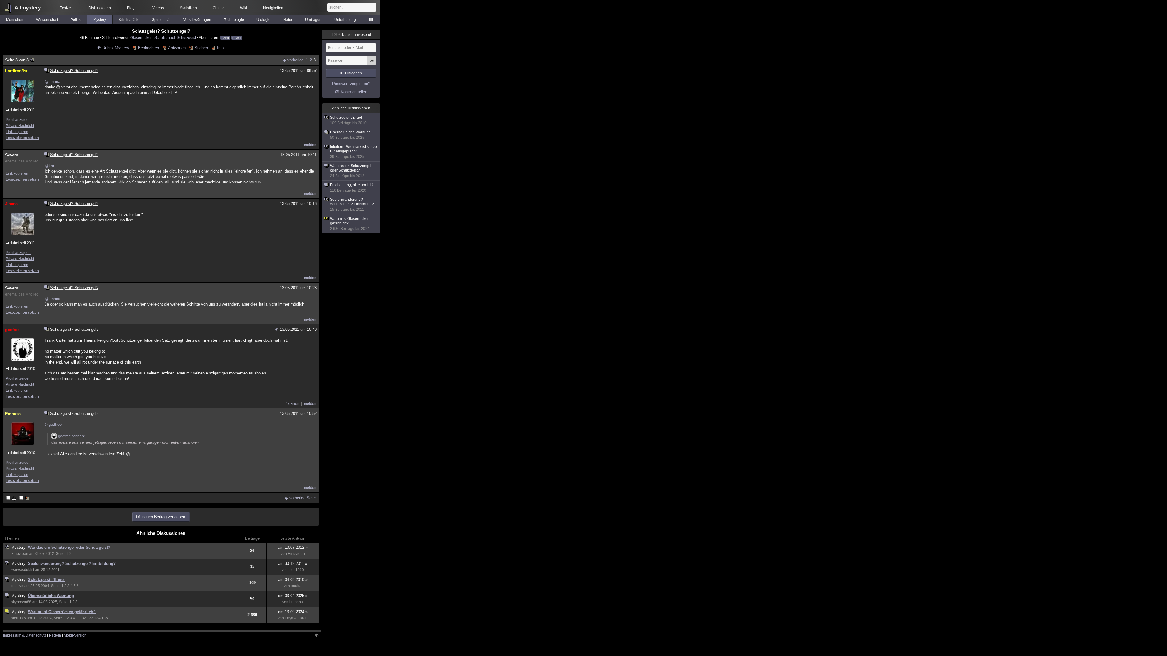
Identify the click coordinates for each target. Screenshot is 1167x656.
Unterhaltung (345, 20)
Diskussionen (99, 8)
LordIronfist (16, 71)
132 (83, 618)
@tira (49, 165)
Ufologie (263, 20)
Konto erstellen (354, 92)
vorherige (295, 60)
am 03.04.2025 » (293, 595)
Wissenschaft (47, 20)
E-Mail (236, 37)
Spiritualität (161, 20)
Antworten (176, 48)
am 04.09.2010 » (293, 579)
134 (97, 618)
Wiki (243, 8)
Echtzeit (66, 8)
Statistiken (188, 8)
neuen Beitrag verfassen (163, 516)
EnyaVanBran (296, 618)
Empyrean (19, 553)
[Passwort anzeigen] (371, 63)
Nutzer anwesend (351, 34)
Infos (221, 48)
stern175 (18, 618)
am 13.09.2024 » (293, 612)
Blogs (131, 8)
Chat (218, 8)
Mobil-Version (75, 635)
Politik (76, 20)
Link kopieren (17, 132)
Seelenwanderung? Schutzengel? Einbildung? (72, 563)
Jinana (11, 204)
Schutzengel (164, 37)
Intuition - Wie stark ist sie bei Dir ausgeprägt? (354, 152)
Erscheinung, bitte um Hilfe (352, 188)
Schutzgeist (186, 37)
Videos (158, 8)
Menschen (14, 20)
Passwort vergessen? (351, 83)
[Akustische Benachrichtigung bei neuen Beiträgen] (11, 498)
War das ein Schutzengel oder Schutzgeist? (69, 547)
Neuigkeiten (273, 8)
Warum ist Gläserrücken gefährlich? (62, 612)
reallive (17, 586)
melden (310, 145)
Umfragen (313, 20)
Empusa (13, 414)
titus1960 (296, 570)
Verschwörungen (197, 20)
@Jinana (52, 81)
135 (105, 618)
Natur (287, 20)
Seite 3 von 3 (17, 60)
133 (90, 618)
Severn (11, 155)
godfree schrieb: (71, 436)
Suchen (201, 48)
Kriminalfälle (129, 20)
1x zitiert (292, 403)
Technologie (234, 20)
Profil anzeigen (18, 120)
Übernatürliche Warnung (51, 595)
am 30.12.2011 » (292, 563)
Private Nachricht (20, 126)
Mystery (99, 20)
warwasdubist (22, 570)
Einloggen (353, 73)
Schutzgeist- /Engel (46, 579)
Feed (225, 37)
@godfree (53, 424)
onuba (296, 586)
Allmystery (28, 8)
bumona (296, 602)
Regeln (55, 635)
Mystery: (19, 547)
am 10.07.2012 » (293, 547)
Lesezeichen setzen (22, 138)
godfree (12, 329)
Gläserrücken (141, 37)
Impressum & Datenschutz (24, 635)
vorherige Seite (302, 498)
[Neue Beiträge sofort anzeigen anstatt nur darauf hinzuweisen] (24, 498)
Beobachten (148, 48)
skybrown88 (21, 602)
